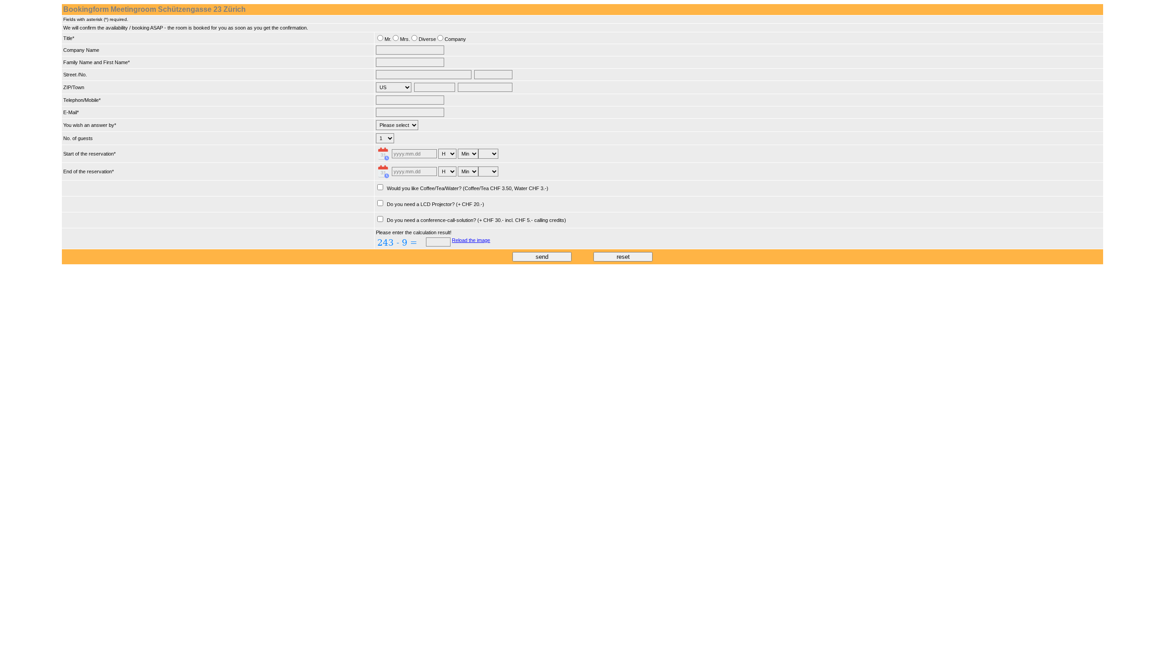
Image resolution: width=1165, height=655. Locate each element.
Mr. (388, 39)
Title (67, 38)
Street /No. (75, 74)
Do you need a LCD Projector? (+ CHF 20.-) (435, 204)
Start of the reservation (88, 153)
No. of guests (78, 138)
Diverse (427, 39)
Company (455, 39)
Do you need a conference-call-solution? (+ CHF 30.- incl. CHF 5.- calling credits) (476, 220)
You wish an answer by (88, 125)
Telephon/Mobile (81, 100)
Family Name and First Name (95, 62)
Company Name (81, 50)
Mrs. (405, 39)
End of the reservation (87, 171)
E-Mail (70, 112)
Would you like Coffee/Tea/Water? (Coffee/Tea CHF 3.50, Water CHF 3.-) (467, 188)
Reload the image (471, 240)
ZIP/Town (73, 87)
